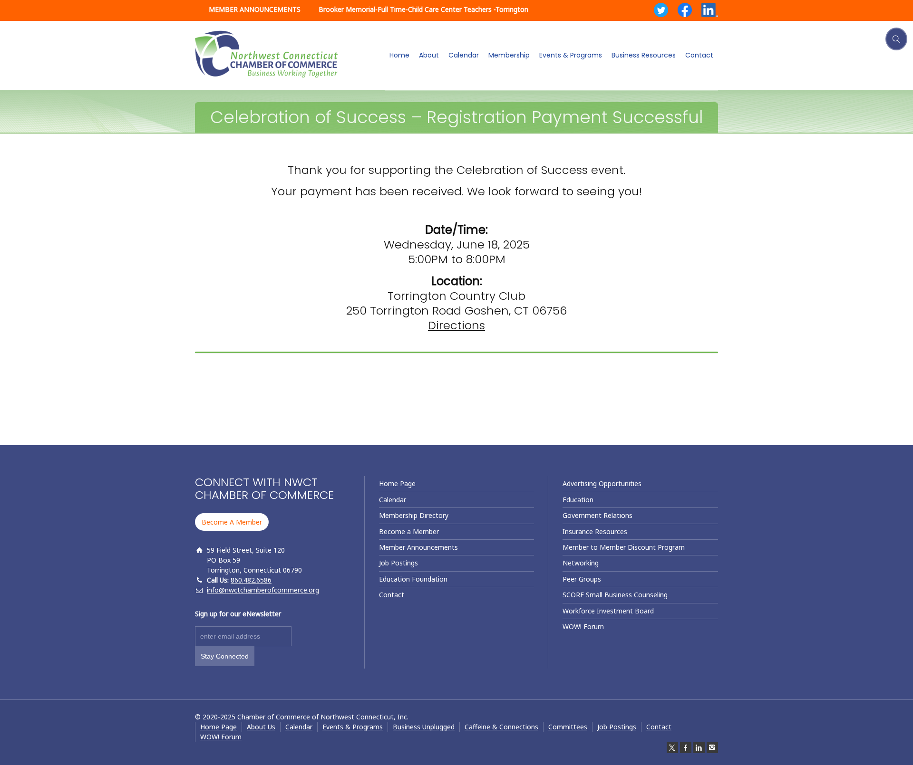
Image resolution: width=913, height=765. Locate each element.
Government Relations (597, 515)
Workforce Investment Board (608, 610)
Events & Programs (570, 55)
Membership (509, 55)
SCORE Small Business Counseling (615, 594)
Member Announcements (418, 547)
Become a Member (409, 531)
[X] (672, 747)
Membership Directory (413, 515)
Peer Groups (582, 578)
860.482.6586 (251, 579)
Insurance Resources (595, 531)
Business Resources (644, 55)
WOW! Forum (583, 626)
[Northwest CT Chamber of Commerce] (266, 54)
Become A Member (232, 521)
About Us (261, 726)
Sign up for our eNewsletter (238, 613)
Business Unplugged (424, 726)
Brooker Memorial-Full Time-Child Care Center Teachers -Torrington (423, 9)
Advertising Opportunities (602, 483)
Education (578, 499)
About (429, 55)
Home (399, 55)
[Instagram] (712, 747)
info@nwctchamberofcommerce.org (263, 589)
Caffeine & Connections (501, 726)
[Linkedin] (699, 747)
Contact (699, 55)
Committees (567, 726)
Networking (581, 562)
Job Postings (398, 562)
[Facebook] (685, 747)
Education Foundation (413, 578)
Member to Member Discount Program (624, 547)
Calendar (463, 55)
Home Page (397, 483)
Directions (456, 325)
